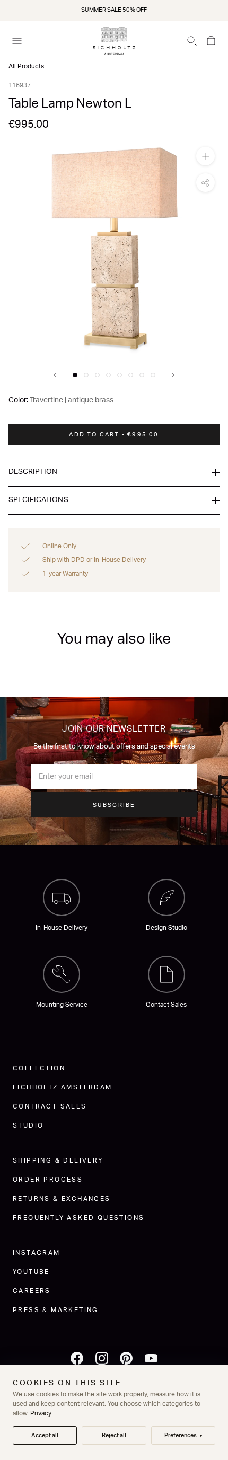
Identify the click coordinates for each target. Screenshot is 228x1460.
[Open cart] (211, 40)
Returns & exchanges (62, 1198)
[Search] (192, 40)
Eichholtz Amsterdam (62, 1087)
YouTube (31, 1272)
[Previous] (55, 375)
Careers (32, 1291)
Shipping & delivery (58, 1160)
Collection (39, 1068)
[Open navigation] (17, 40)
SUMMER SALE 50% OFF (114, 10)
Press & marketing (56, 1310)
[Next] (172, 375)
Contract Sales (50, 1106)
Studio (28, 1125)
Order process (48, 1179)
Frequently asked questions (78, 1218)
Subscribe (114, 805)
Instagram (36, 1253)
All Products (26, 66)
